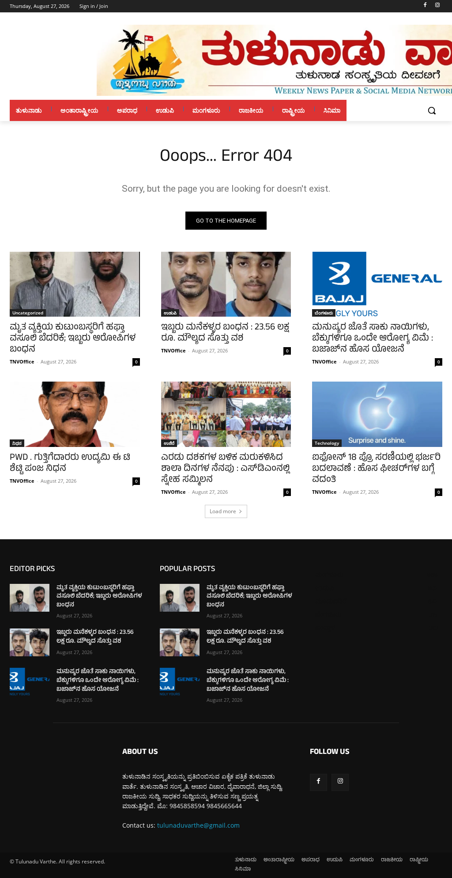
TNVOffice (22, 361)
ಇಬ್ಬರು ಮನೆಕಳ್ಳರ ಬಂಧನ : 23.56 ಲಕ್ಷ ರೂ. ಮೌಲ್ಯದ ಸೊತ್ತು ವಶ (225, 333)
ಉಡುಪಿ (170, 313)
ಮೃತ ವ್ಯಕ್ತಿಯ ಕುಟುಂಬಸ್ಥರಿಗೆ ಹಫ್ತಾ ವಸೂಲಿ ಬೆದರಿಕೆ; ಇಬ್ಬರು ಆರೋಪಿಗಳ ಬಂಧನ (73, 339)
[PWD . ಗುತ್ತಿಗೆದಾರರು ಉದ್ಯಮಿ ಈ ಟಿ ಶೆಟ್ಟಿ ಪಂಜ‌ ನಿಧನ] (75, 414)
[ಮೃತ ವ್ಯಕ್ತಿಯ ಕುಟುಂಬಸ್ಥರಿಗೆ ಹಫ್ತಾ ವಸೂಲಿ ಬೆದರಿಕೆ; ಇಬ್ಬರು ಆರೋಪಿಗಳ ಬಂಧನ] (75, 284)
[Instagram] (437, 6)
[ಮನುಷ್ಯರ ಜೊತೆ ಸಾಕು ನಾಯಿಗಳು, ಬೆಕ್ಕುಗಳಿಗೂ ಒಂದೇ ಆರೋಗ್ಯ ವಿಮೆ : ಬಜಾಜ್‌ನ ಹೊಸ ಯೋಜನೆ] (377, 284)
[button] (431, 110)
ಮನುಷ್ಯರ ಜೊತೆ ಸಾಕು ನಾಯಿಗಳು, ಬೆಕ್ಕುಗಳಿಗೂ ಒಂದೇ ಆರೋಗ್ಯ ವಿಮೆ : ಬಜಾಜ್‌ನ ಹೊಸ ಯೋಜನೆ (372, 339)
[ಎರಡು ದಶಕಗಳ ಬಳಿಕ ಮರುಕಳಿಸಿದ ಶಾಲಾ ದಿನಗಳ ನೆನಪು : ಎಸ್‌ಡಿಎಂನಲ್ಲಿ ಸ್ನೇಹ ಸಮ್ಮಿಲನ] (226, 414)
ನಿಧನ (17, 443)
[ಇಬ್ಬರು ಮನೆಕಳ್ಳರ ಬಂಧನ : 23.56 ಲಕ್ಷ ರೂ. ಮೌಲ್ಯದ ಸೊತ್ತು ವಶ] (226, 284)
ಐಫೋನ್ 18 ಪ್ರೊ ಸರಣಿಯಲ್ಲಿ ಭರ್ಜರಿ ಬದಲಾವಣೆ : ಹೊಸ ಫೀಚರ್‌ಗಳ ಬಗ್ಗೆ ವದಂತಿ (376, 469)
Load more (223, 511)
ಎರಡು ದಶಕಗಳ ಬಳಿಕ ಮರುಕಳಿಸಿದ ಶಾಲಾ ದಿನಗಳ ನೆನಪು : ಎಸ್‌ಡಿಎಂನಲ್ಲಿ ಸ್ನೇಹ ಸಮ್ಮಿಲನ (225, 469)
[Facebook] (425, 6)
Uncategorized (27, 313)
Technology (327, 443)
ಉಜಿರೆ (169, 443)
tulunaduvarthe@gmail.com (198, 825)
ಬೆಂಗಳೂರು (324, 313)
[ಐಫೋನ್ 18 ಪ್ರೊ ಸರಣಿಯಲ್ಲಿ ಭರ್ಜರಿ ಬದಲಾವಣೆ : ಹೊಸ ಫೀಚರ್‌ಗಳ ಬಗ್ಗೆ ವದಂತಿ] (377, 414)
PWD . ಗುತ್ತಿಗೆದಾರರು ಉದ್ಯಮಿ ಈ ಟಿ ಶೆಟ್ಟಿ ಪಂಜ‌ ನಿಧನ (70, 463)
